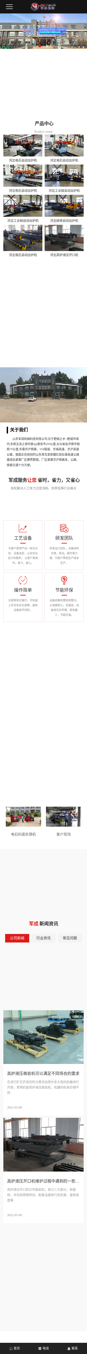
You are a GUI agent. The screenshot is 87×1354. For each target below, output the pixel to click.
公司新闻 (17, 938)
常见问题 (70, 938)
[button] (40, 46)
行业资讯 (43, 938)
